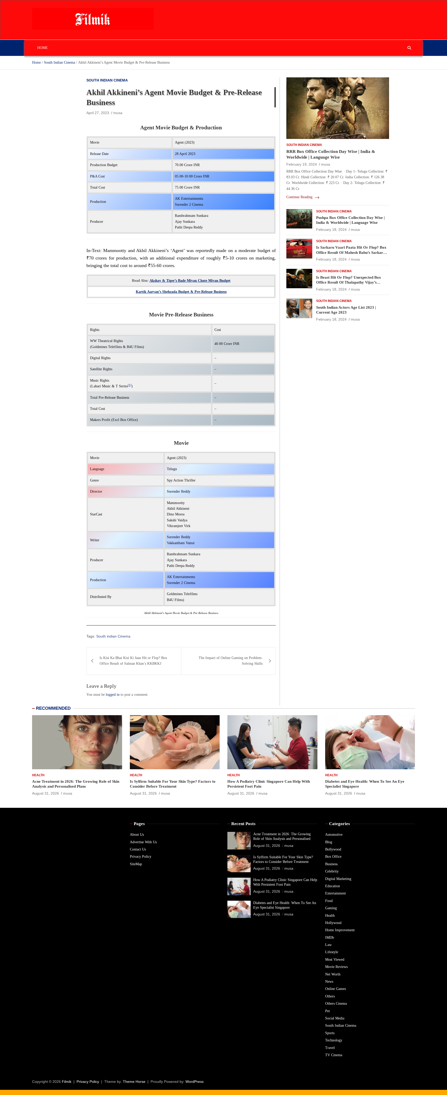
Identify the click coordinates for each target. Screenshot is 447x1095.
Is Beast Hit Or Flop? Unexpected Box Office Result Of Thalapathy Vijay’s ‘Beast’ (348, 282)
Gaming (331, 908)
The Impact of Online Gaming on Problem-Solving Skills (231, 660)
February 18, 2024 (331, 229)
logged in (113, 695)
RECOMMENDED (53, 708)
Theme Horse (134, 1081)
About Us (137, 835)
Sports (329, 1033)
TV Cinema (333, 1055)
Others (330, 996)
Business (331, 864)
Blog (328, 842)
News (329, 981)
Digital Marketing (338, 879)
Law (328, 945)
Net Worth (332, 974)
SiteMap (136, 864)
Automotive (333, 835)
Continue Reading (300, 197)
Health (38, 775)
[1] (129, 385)
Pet (327, 1011)
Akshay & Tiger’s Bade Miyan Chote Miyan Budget (190, 281)
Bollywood (333, 849)
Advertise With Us (143, 842)
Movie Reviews (336, 967)
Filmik (66, 1081)
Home (42, 48)
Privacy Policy (140, 857)
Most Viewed (334, 959)
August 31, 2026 (45, 793)
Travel (330, 1048)
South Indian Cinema (107, 80)
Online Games (335, 989)
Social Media (334, 1018)
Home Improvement (340, 930)
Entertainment (335, 893)
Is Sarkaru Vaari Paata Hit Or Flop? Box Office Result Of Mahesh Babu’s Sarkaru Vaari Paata (351, 253)
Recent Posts (243, 823)
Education (332, 886)
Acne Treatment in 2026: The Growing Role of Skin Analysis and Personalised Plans (282, 838)
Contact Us (138, 849)
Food (329, 901)
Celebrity (332, 871)
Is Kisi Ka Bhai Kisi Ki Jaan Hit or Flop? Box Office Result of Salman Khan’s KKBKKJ (133, 660)
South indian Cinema (113, 636)
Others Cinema (336, 1003)
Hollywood (333, 923)
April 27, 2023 (97, 113)
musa (117, 113)
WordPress (194, 1081)
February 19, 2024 (301, 164)
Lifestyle (331, 952)
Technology (333, 1040)
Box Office (333, 857)
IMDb (329, 937)
